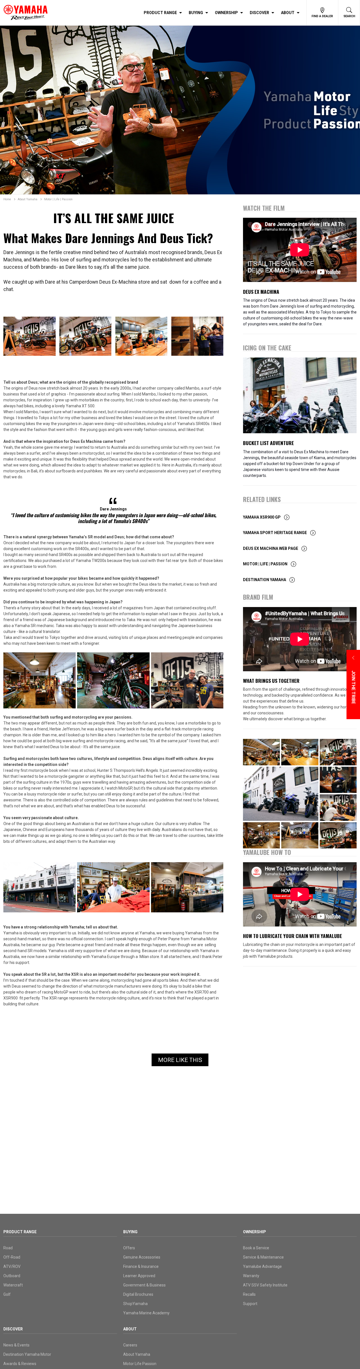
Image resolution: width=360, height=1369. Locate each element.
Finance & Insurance (141, 1266)
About (287, 12)
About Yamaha (27, 199)
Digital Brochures (138, 1294)
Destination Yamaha (264, 579)
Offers (129, 1248)
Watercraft (13, 1285)
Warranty (251, 1276)
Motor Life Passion (139, 1363)
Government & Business (144, 1285)
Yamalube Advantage (262, 1266)
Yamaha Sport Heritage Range (275, 532)
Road (8, 1248)
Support (250, 1303)
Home (7, 199)
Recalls (249, 1294)
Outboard (11, 1276)
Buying (196, 12)
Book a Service (256, 1248)
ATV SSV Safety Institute (265, 1285)
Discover (259, 12)
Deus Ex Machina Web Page (270, 548)
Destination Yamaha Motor (27, 1354)
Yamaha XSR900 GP (262, 517)
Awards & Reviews (19, 1363)
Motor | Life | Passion (58, 199)
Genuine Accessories (141, 1257)
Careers (130, 1345)
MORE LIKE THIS (180, 1060)
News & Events (16, 1345)
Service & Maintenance (263, 1257)
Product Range (160, 12)
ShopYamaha (135, 1303)
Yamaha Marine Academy (146, 1313)
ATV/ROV (12, 1266)
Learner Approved (139, 1276)
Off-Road (11, 1257)
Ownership (226, 12)
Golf (7, 1294)
